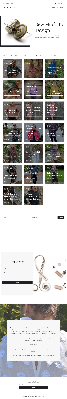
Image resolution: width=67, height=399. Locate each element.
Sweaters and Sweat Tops (36, 56)
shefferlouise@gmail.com (8, 3)
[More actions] (20, 62)
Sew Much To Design (9, 7)
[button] (62, 56)
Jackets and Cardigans (15, 56)
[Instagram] (56, 3)
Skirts (25, 56)
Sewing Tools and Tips (51, 56)
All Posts (5, 56)
